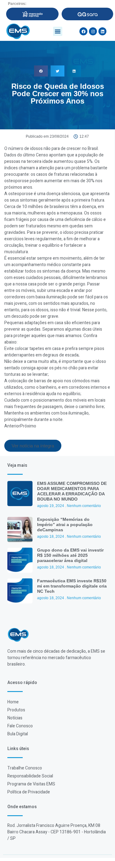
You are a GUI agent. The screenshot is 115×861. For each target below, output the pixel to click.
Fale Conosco (20, 726)
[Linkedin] (102, 31)
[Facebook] (83, 31)
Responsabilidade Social (30, 776)
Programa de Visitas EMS (31, 784)
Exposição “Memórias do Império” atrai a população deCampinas (65, 524)
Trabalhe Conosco (24, 768)
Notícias (14, 718)
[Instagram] (93, 31)
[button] (57, 31)
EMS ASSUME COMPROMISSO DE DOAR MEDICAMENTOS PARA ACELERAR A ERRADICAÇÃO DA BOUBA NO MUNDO (72, 491)
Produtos (16, 710)
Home (13, 702)
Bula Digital (17, 734)
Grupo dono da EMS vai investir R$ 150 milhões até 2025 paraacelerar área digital (70, 555)
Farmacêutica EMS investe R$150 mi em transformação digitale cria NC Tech (72, 586)
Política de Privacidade (28, 792)
